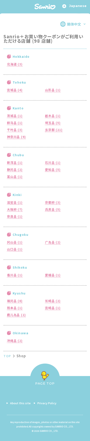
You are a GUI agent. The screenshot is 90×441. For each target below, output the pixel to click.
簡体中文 (74, 24)
